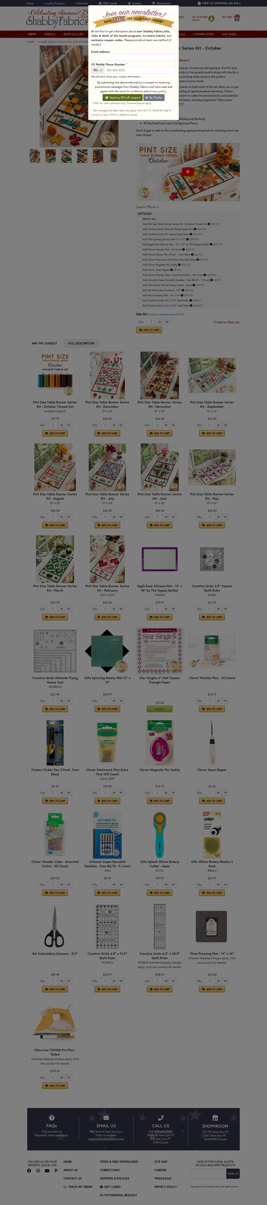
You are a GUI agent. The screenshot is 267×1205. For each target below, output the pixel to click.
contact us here (99, 114)
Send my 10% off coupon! (124, 97)
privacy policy (157, 91)
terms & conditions (131, 91)
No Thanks (155, 97)
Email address (100, 51)
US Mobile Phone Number (109, 64)
